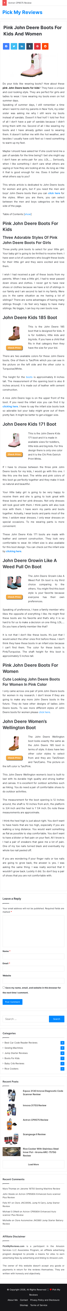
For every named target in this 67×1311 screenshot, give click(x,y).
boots (29, 377)
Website (7, 975)
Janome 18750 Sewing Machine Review (40, 1188)
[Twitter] (14, 46)
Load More (33, 1164)
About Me (13, 1300)
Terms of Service (38, 1305)
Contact (24, 1300)
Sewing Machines (14, 1048)
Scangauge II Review (34, 1134)
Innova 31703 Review (34, 1105)
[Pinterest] (37, 46)
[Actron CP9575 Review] (11, 1124)
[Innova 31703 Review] (11, 1110)
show (28, 214)
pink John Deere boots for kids (21, 87)
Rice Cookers (11, 1068)
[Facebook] (6, 46)
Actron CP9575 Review (20, 2)
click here (44, 712)
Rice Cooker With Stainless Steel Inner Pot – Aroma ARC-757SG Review (41, 1152)
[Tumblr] (29, 46)
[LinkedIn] (22, 46)
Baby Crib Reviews (14, 1063)
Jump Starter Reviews (16, 1053)
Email (6, 963)
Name (6, 951)
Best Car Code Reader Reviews (21, 1042)
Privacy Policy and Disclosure (45, 1300)
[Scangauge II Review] (11, 1139)
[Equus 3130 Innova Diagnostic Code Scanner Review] (11, 1095)
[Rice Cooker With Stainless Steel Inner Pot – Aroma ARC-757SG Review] (11, 1151)
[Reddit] (45, 46)
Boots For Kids (12, 1058)
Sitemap (24, 1305)
